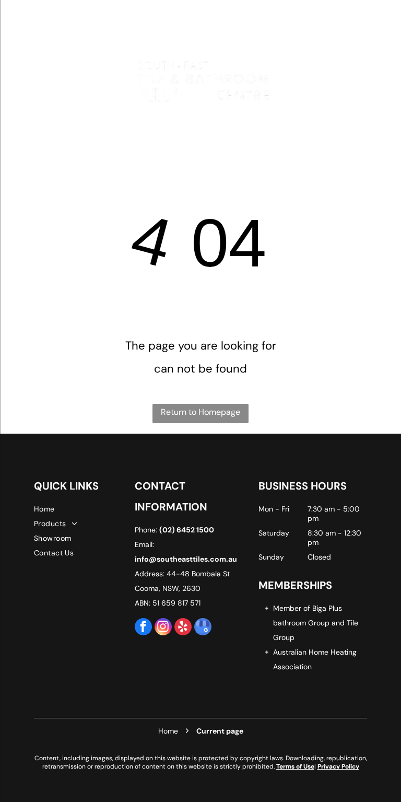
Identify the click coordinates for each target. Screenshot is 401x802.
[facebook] (143, 628)
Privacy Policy (338, 766)
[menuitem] (82, 509)
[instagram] (163, 628)
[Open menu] (32, 81)
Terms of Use (295, 766)
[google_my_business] (202, 628)
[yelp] (183, 628)
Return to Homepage (200, 411)
